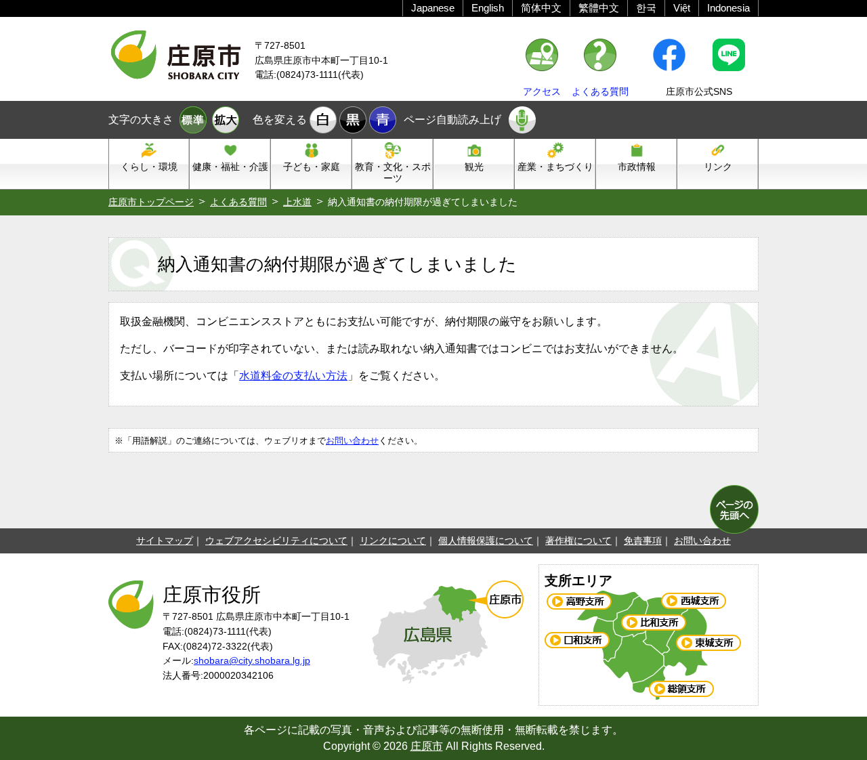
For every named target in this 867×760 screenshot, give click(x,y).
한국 (646, 8)
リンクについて (393, 540)
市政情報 (637, 166)
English (487, 8)
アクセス (542, 91)
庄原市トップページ (151, 201)
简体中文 (541, 8)
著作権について (578, 540)
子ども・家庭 (311, 166)
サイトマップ (164, 540)
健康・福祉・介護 (230, 166)
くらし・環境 (149, 166)
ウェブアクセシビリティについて (276, 540)
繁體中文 (598, 8)
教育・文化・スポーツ (393, 172)
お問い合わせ (352, 441)
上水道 (297, 201)
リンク (718, 166)
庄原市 (426, 746)
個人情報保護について (485, 540)
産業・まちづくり (555, 166)
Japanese (432, 8)
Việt (681, 8)
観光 (474, 166)
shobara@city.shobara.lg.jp (252, 660)
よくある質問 (600, 91)
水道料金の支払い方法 (293, 375)
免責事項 (643, 540)
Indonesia (728, 8)
